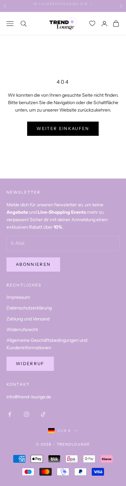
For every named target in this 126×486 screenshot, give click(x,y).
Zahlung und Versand (27, 319)
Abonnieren (33, 264)
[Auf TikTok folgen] (43, 414)
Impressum (18, 297)
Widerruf (30, 363)
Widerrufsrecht (22, 329)
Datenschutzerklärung (29, 308)
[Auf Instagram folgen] (26, 414)
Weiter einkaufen (63, 128)
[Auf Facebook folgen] (9, 414)
